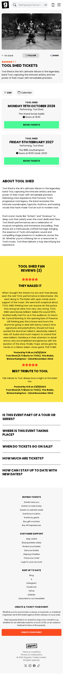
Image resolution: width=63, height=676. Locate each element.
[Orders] (53, 5)
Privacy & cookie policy (31, 654)
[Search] (45, 4)
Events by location (31, 513)
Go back (8, 55)
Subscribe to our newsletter (32, 598)
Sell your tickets (31, 550)
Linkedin (31, 594)
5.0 (14, 61)
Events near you (31, 502)
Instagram (31, 583)
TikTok (31, 591)
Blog (31, 575)
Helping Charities (31, 554)
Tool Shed (38, 109)
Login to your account (31, 562)
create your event (31, 632)
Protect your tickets (31, 546)
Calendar (26, 92)
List (9, 92)
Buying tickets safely (31, 542)
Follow (31, 55)
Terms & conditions (31, 652)
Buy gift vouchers (31, 521)
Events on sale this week (31, 510)
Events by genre (31, 517)
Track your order (31, 558)
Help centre (31, 539)
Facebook (31, 587)
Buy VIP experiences (31, 525)
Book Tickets (31, 124)
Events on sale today (32, 506)
